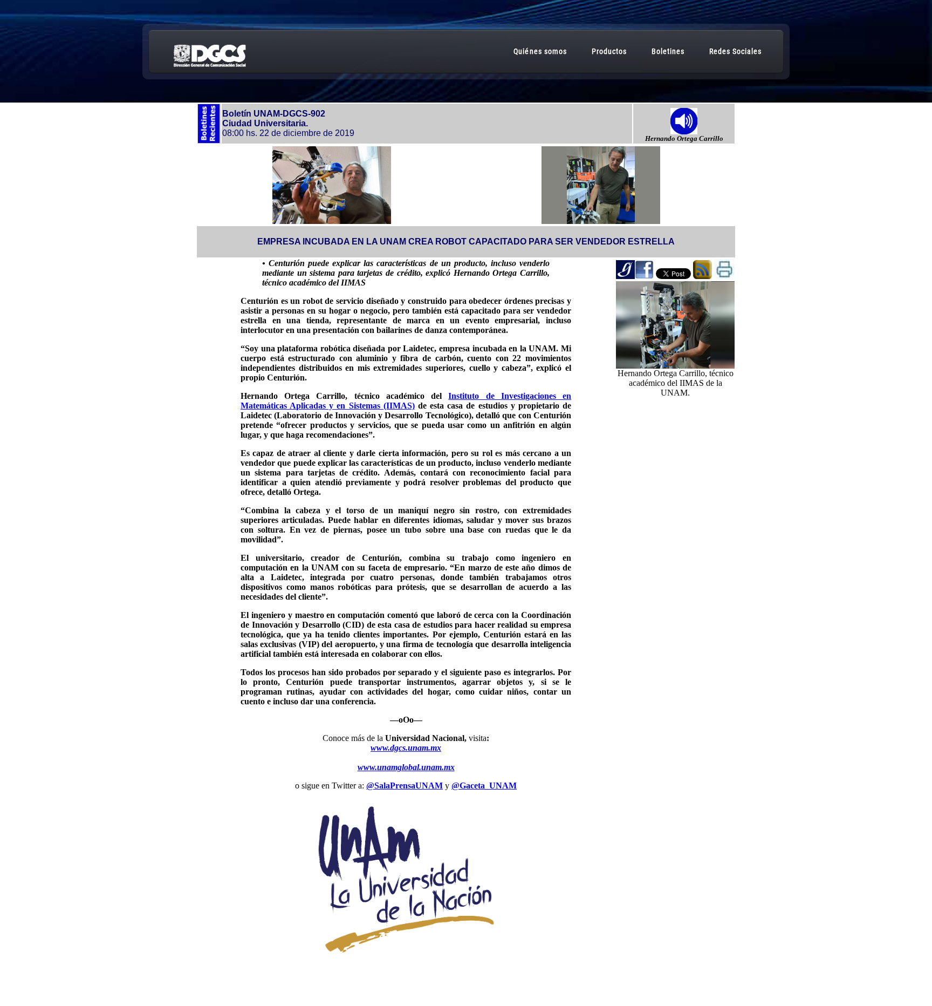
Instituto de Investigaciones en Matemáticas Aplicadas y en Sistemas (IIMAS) (406, 400)
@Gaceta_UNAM (484, 785)
